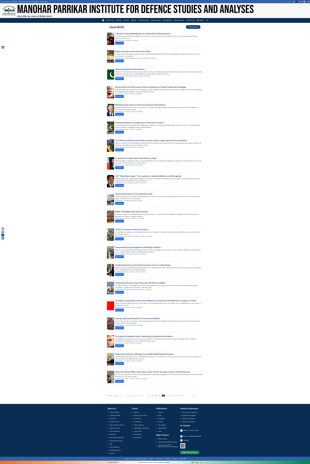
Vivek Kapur (118, 200)
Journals (160, 421)
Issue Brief (135, 40)
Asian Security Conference (189, 412)
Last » (193, 395)
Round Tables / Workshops (141, 428)
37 (174, 395)
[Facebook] (2, 231)
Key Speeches (138, 437)
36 (170, 395)
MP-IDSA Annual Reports (141, 458)
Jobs (111, 444)
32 (156, 395)
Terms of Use (159, 458)
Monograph (161, 418)
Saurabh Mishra (119, 58)
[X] (2, 235)
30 (149, 395)
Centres (119, 20)
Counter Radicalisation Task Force (167, 442)
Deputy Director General (117, 425)
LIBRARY (134, 20)
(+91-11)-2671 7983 (194, 430)
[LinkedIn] (2, 238)
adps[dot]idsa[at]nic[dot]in (195, 436)
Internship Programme (116, 440)
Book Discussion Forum (140, 415)
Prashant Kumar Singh (121, 378)
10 (131, 395)
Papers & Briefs (162, 428)
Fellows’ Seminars (139, 425)
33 (159, 395)
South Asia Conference (188, 418)
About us (110, 20)
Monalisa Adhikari (120, 254)
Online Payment (44, 1)
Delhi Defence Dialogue (189, 415)
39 (181, 395)
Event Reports (138, 421)
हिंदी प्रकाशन (200, 20)
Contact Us (113, 418)
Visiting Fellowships (115, 450)
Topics (160, 431)
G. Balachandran (120, 289)
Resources (151, 458)
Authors (160, 412)
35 (167, 395)
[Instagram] (2, 47)
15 (135, 395)
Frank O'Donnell (127, 76)
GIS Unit (112, 453)
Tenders (127, 458)
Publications (156, 20)
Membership (167, 20)
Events (126, 20)
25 (142, 395)
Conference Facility (115, 415)
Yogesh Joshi (118, 76)
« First (117, 395)
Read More (119, 43)
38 (177, 395)
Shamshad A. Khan (120, 183)
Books (160, 415)
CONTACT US (190, 20)
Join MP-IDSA (13, 1)
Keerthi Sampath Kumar (132, 58)
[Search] (206, 20)
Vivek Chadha (119, 129)
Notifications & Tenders (25, 1)
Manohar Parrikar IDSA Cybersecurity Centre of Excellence (168, 445)
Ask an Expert (179, 20)
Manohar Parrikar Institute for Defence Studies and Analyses (135, 9)
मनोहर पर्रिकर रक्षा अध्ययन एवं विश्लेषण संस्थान (34, 16)
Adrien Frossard (119, 165)
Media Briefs (36, 1)
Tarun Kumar (118, 343)
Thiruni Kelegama (120, 147)
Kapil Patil (128, 289)
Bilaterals (136, 412)
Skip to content (5, 1)
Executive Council (115, 428)
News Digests (162, 425)
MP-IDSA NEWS (144, 20)
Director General (114, 421)
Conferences (137, 418)
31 (152, 395)
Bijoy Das (118, 40)
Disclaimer (167, 458)
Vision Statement (114, 447)
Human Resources (115, 431)
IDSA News (113, 434)
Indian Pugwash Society (189, 452)
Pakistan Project (162, 439)
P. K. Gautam (119, 93)
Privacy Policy (183, 458)
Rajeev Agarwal (119, 111)
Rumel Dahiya (119, 236)
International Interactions (117, 437)
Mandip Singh (119, 307)
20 (138, 395)
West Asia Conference (188, 421)
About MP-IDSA (114, 412)
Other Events (137, 431)
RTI (132, 458)
